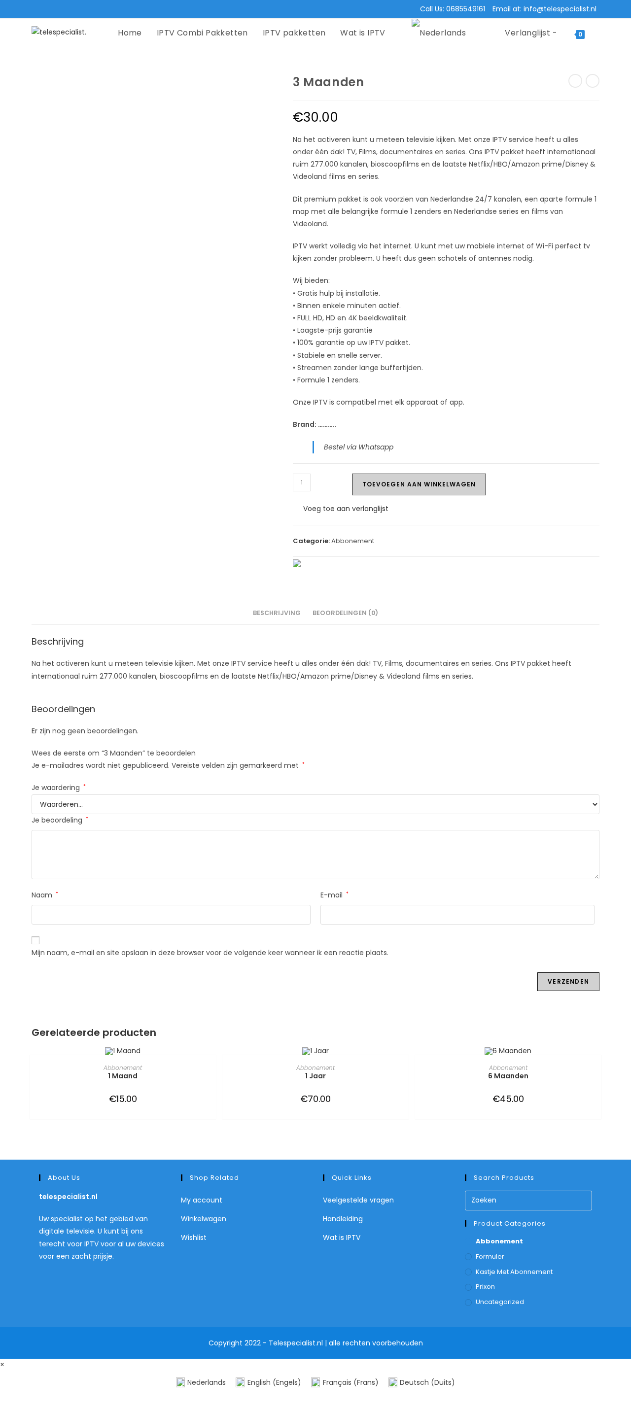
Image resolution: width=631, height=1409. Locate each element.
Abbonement (352, 541)
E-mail (334, 895)
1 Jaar (315, 1076)
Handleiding (343, 1219)
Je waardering (59, 787)
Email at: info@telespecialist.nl (544, 9)
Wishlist (194, 1237)
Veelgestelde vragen (358, 1200)
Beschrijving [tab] (277, 613)
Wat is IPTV (341, 1237)
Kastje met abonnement (514, 1271)
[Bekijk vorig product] (575, 81)
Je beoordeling (60, 820)
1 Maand (123, 1076)
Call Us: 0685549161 (452, 9)
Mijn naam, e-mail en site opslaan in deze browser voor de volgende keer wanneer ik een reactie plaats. (210, 953)
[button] (340, 509)
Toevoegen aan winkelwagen (419, 484)
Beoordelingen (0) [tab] (345, 613)
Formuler (490, 1256)
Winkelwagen (203, 1219)
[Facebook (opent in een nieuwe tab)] (40, 9)
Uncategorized (500, 1301)
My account (201, 1200)
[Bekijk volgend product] (592, 81)
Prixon (485, 1286)
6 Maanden (508, 1076)
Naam (45, 895)
